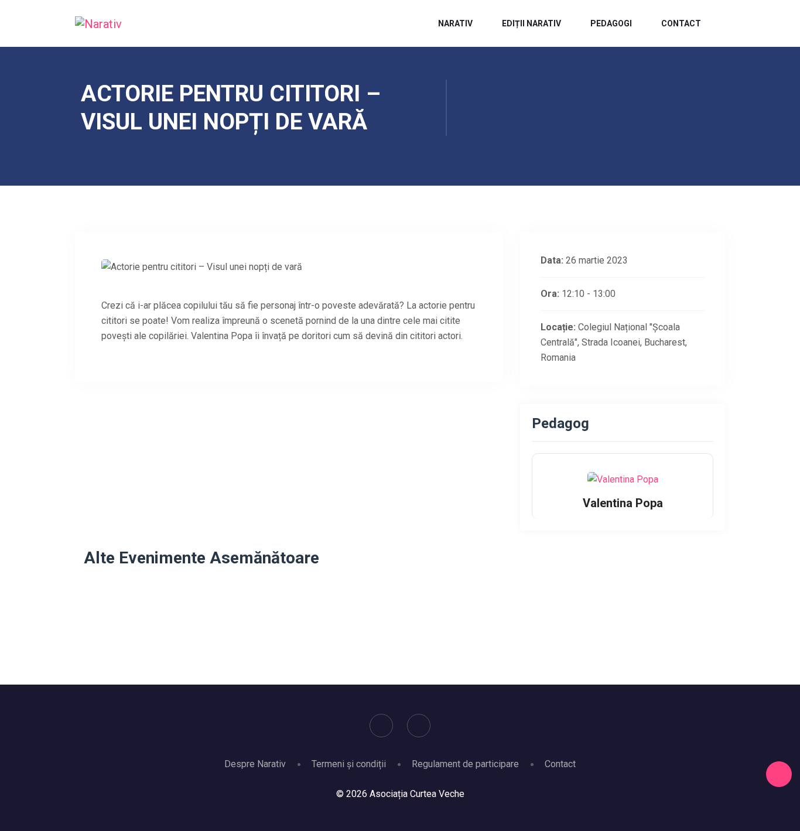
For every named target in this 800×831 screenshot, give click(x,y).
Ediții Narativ (531, 23)
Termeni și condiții (349, 764)
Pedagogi (611, 23)
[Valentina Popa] (622, 478)
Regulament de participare (465, 764)
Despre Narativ (255, 764)
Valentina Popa (623, 503)
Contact (681, 23)
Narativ (455, 23)
